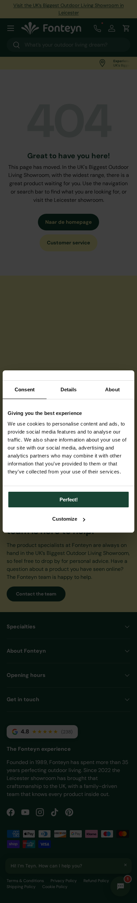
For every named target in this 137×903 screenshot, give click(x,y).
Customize (64, 519)
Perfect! (69, 499)
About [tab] (112, 389)
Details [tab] (69, 389)
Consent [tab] (25, 389)
